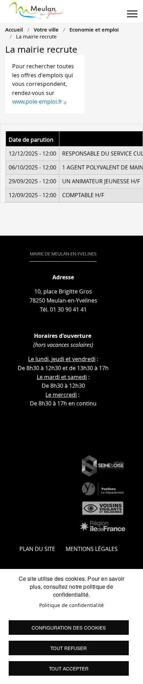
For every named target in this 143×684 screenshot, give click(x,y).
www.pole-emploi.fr (37, 101)
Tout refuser (68, 647)
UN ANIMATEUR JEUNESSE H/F (101, 181)
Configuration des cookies (69, 627)
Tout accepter (69, 668)
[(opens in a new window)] (102, 466)
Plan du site (37, 549)
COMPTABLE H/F (83, 195)
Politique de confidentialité (71, 605)
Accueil (14, 29)
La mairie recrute (36, 36)
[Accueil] (36, 9)
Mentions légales (92, 549)
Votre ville (46, 29)
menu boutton (132, 14)
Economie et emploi (94, 29)
